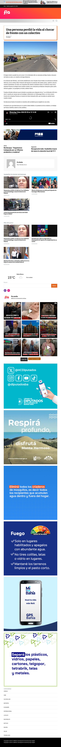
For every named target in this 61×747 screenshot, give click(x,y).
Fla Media (8, 37)
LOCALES (6, 715)
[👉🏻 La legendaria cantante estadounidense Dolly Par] (30, 311)
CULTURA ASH (7, 699)
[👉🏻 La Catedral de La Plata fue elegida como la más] (30, 329)
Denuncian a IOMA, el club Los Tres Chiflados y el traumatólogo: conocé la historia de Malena (16, 192)
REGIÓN (6, 727)
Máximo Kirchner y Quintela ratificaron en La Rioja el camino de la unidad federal (16, 261)
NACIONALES (7, 719)
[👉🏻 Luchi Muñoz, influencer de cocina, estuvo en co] (48, 347)
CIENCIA (6, 691)
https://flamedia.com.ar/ (22, 164)
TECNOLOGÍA (7, 735)
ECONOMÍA (6, 707)
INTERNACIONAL (8, 711)
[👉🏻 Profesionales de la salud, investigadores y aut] (30, 347)
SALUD (5, 731)
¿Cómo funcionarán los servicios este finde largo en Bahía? (16, 213)
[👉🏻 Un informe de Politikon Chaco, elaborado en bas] (48, 329)
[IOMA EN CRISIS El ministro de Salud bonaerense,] (12, 311)
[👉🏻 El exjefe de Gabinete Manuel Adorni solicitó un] (12, 329)
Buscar (5, 282)
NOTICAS (6, 723)
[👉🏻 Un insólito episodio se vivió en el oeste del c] (12, 347)
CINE (5, 695)
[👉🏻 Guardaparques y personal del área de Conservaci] (48, 311)
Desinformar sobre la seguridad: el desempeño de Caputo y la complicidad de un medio (44, 240)
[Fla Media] (11, 163)
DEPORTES (6, 703)
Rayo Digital (32, 740)
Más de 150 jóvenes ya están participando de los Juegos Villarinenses (44, 191)
